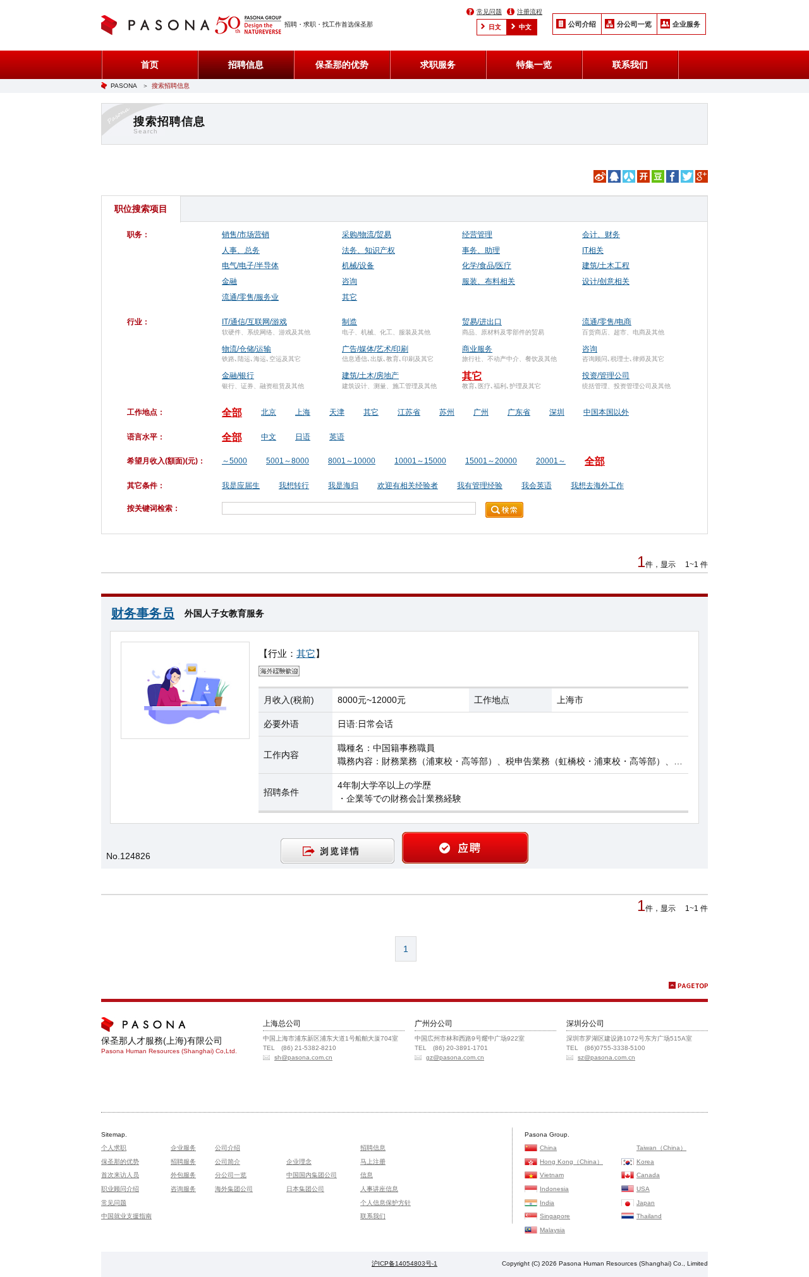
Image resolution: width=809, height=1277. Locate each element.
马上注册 (373, 1161)
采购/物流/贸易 (366, 234)
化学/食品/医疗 (486, 265)
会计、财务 (601, 234)
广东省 (519, 412)
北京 (268, 412)
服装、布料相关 (488, 281)
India (547, 1202)
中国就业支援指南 (126, 1216)
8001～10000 (351, 460)
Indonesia (554, 1188)
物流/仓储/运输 (246, 349)
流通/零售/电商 (606, 321)
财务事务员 (142, 613)
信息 (366, 1174)
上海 (302, 412)
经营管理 (477, 234)
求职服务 (438, 64)
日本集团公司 (305, 1188)
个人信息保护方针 (385, 1202)
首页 (150, 64)
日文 (495, 26)
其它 (349, 297)
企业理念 (299, 1161)
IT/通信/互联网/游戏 (254, 321)
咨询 (349, 281)
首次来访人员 (120, 1174)
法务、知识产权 (368, 250)
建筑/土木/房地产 (370, 375)
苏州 (446, 412)
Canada (648, 1174)
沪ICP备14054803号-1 (404, 1263)
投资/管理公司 (606, 375)
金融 (229, 281)
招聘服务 (183, 1161)
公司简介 (227, 1161)
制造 (349, 321)
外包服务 (183, 1174)
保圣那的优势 (341, 64)
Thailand (649, 1216)
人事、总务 (241, 250)
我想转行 (294, 485)
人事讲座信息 (379, 1188)
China (548, 1147)
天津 (336, 412)
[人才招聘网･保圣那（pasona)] (158, 26)
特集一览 (534, 64)
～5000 (234, 460)
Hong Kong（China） (571, 1161)
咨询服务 (183, 1188)
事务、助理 (481, 250)
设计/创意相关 (606, 281)
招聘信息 (246, 64)
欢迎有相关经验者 (407, 485)
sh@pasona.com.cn (303, 1057)
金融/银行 (238, 375)
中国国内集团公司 (311, 1174)
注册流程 (529, 11)
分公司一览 (634, 24)
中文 (525, 26)
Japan (645, 1202)
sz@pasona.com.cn (606, 1057)
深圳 (556, 412)
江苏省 (409, 412)
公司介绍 (582, 24)
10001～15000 (420, 460)
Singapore (555, 1216)
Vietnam (552, 1174)
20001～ (551, 460)
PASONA (124, 85)
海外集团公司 (234, 1188)
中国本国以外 (606, 412)
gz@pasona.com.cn (455, 1057)
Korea (645, 1161)
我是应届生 (241, 485)
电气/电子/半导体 (250, 265)
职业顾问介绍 (120, 1188)
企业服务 (686, 24)
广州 (481, 412)
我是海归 (343, 485)
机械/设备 (358, 265)
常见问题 (489, 11)
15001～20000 (491, 460)
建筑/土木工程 (606, 265)
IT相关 (593, 250)
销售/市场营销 (245, 234)
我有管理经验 (479, 485)
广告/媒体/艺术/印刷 (375, 349)
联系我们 (630, 64)
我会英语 (536, 485)
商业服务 (477, 349)
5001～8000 (287, 460)
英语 (336, 436)
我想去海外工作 (597, 485)
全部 (232, 412)
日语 (302, 436)
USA (643, 1188)
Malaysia (552, 1229)
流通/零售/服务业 (250, 297)
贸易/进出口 (482, 321)
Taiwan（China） (661, 1147)
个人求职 (113, 1147)
